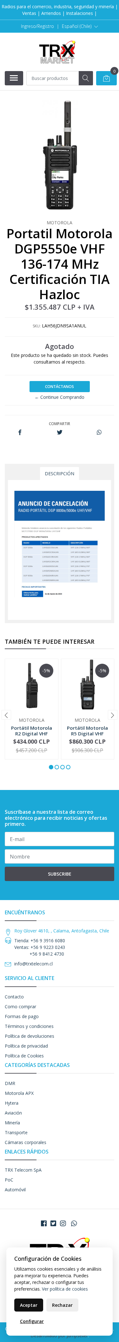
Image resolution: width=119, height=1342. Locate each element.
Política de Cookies (24, 1056)
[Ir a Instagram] (63, 1223)
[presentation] (6, 715)
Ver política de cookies (65, 1289)
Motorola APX (19, 1093)
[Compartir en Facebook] (19, 433)
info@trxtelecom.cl (33, 964)
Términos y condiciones (29, 1026)
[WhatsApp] (73, 1223)
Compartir (59, 423)
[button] (80, 26)
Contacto (14, 997)
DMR (10, 1083)
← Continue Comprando (59, 397)
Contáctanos (59, 386)
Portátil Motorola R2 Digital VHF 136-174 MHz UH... (31, 733)
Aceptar (28, 1305)
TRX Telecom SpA (23, 1170)
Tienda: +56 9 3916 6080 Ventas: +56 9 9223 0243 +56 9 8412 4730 (39, 947)
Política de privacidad (26, 1046)
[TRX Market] (57, 51)
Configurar (32, 1321)
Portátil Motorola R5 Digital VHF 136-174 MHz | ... (87, 733)
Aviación (13, 1113)
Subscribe (59, 874)
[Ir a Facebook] (44, 1223)
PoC (9, 1180)
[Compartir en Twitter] (59, 433)
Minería (12, 1123)
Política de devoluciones (29, 1036)
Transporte (16, 1132)
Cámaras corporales (25, 1142)
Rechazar (62, 1305)
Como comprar (20, 1006)
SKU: (37, 326)
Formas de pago (22, 1016)
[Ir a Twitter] (53, 1223)
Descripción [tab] (59, 473)
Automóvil (15, 1190)
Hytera (11, 1103)
